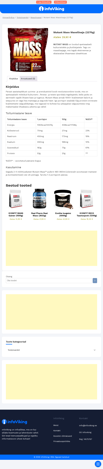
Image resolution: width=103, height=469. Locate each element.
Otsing (9, 277)
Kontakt (56, 431)
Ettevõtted (60, 2)
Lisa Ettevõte (43, 2)
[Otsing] (95, 280)
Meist (55, 425)
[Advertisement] (51, 248)
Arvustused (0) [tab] (28, 79)
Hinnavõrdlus (8, 18)
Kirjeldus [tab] (13, 79)
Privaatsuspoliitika (61, 441)
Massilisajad (36, 18)
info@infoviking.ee (88, 426)
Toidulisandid (22, 18)
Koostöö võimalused (62, 436)
